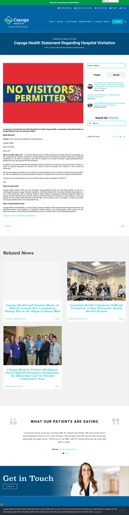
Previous (8, 226)
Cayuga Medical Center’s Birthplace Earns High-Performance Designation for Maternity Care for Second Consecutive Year (32, 374)
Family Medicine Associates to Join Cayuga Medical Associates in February (109, 104)
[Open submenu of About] (54, 21)
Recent (116, 75)
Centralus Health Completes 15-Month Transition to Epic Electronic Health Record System (96, 308)
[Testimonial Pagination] (61, 453)
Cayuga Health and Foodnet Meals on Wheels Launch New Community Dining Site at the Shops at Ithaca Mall (32, 308)
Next (122, 226)
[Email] (124, 136)
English (107, 1)
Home (46, 47)
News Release (31, 216)
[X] (117, 136)
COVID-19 (13, 216)
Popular (97, 75)
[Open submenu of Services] (64, 21)
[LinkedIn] (120, 136)
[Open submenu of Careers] (110, 21)
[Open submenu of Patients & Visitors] (92, 21)
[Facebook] (113, 136)
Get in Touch (28, 478)
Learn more (98, 512)
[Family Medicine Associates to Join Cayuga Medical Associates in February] (90, 103)
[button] (125, 21)
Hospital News (21, 216)
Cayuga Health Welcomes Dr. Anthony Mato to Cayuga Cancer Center (103, 96)
